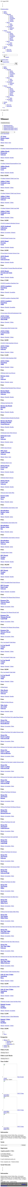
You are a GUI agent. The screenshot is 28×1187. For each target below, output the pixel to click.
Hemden (12, 21)
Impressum (9, 51)
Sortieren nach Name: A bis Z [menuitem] (11, 128)
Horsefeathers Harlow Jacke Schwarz (5, 542)
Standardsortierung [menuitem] (8, 125)
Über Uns (9, 49)
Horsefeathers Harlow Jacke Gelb (5, 512)
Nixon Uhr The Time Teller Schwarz (5, 946)
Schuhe (5, 46)
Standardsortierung (5, 122)
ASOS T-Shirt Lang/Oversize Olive (5, 332)
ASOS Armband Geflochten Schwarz (6, 227)
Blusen (11, 38)
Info (5, 48)
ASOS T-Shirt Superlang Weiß (5, 362)
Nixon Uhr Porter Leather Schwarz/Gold (5, 736)
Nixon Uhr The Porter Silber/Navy (4, 901)
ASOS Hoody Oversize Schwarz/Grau (5, 257)
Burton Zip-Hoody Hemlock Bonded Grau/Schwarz (6, 422)
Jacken (11, 15)
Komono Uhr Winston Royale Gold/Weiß (5, 617)
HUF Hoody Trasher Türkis (4, 557)
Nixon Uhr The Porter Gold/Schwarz (5, 826)
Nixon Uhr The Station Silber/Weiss (4, 916)
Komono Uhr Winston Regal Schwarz (5, 602)
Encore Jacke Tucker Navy (5, 497)
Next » (5, 1034)
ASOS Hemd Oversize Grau (5, 242)
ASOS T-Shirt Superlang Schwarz (5, 347)
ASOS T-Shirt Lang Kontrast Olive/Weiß (5, 317)
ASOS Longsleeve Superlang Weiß (6, 302)
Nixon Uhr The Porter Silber (4, 886)
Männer (5, 13)
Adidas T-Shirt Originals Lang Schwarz (5, 198)
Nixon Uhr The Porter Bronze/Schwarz (6, 811)
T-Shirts (11, 19)
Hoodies (12, 17)
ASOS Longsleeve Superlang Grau (6, 287)
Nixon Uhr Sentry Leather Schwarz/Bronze (6, 751)
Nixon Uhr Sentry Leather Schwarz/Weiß (5, 781)
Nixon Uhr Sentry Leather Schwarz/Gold (5, 766)
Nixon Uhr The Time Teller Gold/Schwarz (5, 931)
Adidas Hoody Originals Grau (5, 168)
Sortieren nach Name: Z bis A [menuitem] (11, 129)
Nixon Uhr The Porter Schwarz (4, 856)
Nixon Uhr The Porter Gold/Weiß (4, 841)
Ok (22, 1184)
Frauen (5, 30)
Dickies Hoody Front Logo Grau (5, 467)
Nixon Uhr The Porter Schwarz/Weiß (5, 871)
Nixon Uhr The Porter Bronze (4, 796)
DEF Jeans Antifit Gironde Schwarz (5, 452)
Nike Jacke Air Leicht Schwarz (4, 706)
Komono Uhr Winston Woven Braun (5, 631)
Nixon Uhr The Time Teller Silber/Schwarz (5, 961)
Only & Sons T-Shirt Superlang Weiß (7, 991)
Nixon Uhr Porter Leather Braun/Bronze (5, 721)
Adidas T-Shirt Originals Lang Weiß (5, 212)
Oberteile (9, 14)
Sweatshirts (12, 18)
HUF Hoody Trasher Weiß (4, 572)
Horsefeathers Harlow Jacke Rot (5, 527)
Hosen (8, 22)
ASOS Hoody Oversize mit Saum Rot (6, 272)
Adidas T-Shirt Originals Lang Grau (5, 183)
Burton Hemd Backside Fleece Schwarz (5, 392)
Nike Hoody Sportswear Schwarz (4, 691)
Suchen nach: (4, 1145)
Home (5, 11)
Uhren (11, 29)
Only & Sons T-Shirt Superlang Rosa (7, 976)
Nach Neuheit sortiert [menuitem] (9, 126)
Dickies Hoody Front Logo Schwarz (5, 482)
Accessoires (9, 26)
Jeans (11, 23)
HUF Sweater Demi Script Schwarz (5, 587)
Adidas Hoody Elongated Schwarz (5, 153)
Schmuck (12, 28)
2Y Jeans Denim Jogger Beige (5, 138)
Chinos (11, 25)
